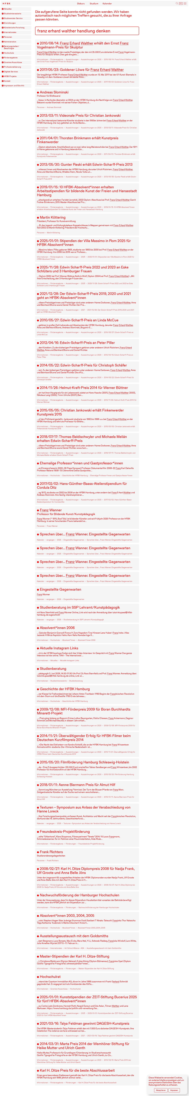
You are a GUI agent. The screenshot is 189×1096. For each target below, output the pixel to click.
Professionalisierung (12, 67)
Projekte (10, 76)
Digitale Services (11, 72)
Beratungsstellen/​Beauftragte (11, 47)
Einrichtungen (10, 23)
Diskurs (81, 3)
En (181, 3)
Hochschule (9, 53)
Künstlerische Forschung (14, 28)
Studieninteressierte (12, 14)
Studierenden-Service (13, 18)
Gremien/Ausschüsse (13, 62)
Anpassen (174, 1090)
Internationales (10, 32)
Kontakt (7, 81)
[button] (3, 9)
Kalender (107, 3)
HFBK (7, 4)
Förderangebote (10, 58)
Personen (8, 37)
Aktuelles (8, 9)
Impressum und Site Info (14, 86)
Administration (10, 42)
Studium (94, 3)
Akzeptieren (161, 1090)
